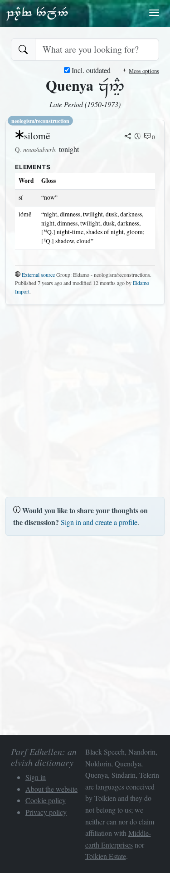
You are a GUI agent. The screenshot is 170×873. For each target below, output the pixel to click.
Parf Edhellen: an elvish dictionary (37, 13)
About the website (51, 789)
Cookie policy (45, 800)
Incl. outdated (90, 70)
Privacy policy (46, 812)
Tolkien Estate (105, 856)
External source (38, 274)
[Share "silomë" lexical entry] (128, 137)
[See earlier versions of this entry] (138, 137)
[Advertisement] (85, 397)
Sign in (35, 777)
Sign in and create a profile (99, 522)
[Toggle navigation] (154, 13)
